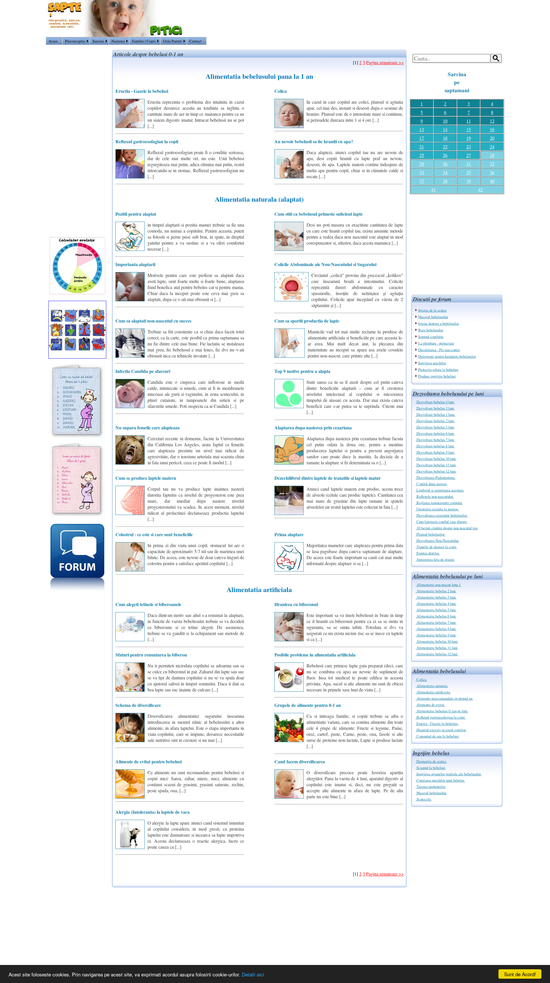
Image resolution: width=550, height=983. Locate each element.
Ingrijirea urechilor (432, 362)
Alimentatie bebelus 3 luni (436, 597)
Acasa (53, 41)
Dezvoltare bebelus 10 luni (436, 458)
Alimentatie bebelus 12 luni (437, 653)
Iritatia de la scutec (432, 310)
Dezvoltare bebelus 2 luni (435, 420)
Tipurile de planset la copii (436, 546)
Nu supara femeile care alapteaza (147, 427)
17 (421, 138)
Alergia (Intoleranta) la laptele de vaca (152, 812)
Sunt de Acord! (520, 974)
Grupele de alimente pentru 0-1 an (307, 705)
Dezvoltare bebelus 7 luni (435, 439)
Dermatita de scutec (431, 761)
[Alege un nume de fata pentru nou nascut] (77, 514)
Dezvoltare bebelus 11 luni (436, 464)
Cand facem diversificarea (299, 761)
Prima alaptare (289, 534)
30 (445, 164)
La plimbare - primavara (436, 343)
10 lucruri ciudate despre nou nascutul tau (447, 527)
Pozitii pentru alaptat (135, 214)
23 (468, 146)
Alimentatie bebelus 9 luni (436, 635)
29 (421, 164)
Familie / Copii (144, 41)
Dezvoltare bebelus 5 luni (435, 427)
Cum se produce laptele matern (145, 478)
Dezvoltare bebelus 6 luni (435, 433)
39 (468, 181)
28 (492, 155)
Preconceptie (75, 41)
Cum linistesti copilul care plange (441, 521)
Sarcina (98, 41)
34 (445, 172)
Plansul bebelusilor (430, 534)
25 (421, 155)
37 (421, 181)
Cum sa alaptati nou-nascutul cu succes (153, 320)
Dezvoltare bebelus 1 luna (435, 414)
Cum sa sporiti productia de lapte (306, 320)
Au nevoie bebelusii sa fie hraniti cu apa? (313, 141)
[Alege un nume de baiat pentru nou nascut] (77, 435)
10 (445, 121)
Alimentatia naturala (432, 685)
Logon (483, 42)
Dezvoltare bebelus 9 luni (435, 452)
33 (421, 172)
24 (492, 146)
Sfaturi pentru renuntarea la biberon (151, 654)
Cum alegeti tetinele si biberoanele (148, 604)
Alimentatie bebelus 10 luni (437, 641)
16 (492, 129)
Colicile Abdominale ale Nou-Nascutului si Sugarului (325, 264)
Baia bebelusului (430, 330)
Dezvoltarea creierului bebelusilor (442, 515)
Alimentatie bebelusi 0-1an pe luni (442, 710)
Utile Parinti (172, 41)
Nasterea (118, 41)
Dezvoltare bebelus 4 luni (435, 401)
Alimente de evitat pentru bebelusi (148, 761)
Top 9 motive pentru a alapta (302, 371)
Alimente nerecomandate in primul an (444, 698)
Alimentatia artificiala (433, 692)
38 (445, 181)
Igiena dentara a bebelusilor (438, 323)
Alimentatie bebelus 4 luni (436, 603)
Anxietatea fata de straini (435, 559)
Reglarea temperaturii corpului (439, 502)
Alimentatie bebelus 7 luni (436, 622)
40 (492, 181)
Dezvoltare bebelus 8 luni (435, 446)
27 (468, 155)
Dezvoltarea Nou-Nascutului (437, 540)
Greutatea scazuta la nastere (437, 509)
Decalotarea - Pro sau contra (439, 349)
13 (421, 129)
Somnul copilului (430, 336)
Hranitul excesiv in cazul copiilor (441, 729)
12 (492, 121)
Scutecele (424, 799)
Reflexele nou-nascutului (435, 496)
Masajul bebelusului (433, 316)
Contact (195, 41)
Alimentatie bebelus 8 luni (436, 628)
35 (468, 172)
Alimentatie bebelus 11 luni (437, 647)
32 (492, 164)
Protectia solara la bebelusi (438, 369)
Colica (421, 679)
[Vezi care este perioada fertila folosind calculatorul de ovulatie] (77, 293)
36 (492, 172)
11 (468, 121)
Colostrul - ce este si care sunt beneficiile (154, 534)
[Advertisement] (457, 242)
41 (433, 189)
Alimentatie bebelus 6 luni (436, 616)
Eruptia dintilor (428, 553)
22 (445, 146)
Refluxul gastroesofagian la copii (441, 717)
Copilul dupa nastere (432, 483)
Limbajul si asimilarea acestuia (440, 490)
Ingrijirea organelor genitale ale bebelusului (449, 773)
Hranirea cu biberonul (296, 604)
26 (445, 155)
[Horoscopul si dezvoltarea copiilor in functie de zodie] (77, 357)
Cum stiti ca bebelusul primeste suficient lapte (318, 214)
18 (445, 138)
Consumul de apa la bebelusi (437, 736)
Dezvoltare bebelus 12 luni (436, 471)
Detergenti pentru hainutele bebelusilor (447, 356)
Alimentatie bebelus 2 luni (436, 590)
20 (492, 138)
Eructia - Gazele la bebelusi (437, 723)
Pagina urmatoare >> (385, 62)
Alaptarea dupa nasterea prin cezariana (313, 427)
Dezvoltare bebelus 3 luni (435, 408)
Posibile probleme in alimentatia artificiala (314, 654)
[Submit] (496, 58)
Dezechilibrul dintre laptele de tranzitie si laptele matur (327, 478)
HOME (497, 42)
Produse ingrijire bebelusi (437, 376)
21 (421, 146)
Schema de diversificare (138, 705)
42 (480, 189)
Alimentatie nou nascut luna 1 (438, 584)
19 (468, 138)
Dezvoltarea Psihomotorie (436, 477)
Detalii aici (253, 974)
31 (468, 164)
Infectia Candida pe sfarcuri (142, 371)
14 (445, 129)
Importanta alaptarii (135, 264)
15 (468, 129)
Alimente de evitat (430, 704)
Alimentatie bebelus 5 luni (436, 609)
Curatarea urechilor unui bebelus (440, 780)
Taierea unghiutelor (431, 786)
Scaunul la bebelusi (431, 767)
